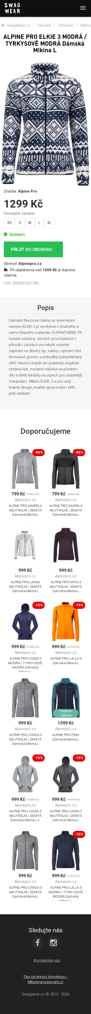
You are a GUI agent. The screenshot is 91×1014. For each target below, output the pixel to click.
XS (9, 223)
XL (49, 223)
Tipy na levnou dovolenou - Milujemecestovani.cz (45, 979)
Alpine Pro (27, 191)
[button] (47, 960)
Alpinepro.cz (30, 263)
